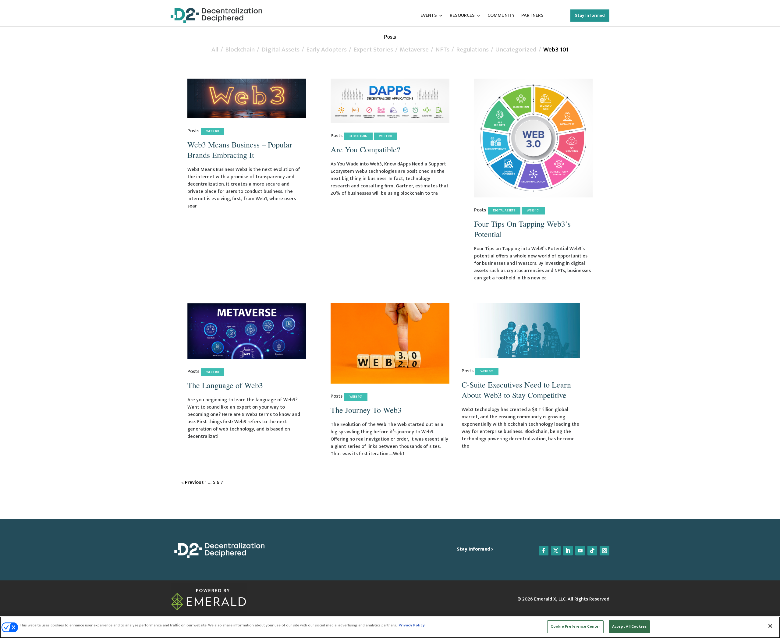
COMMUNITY (501, 16)
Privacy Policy (412, 625)
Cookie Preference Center (575, 626)
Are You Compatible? (365, 149)
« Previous (192, 482)
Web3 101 (556, 49)
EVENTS (428, 16)
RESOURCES (462, 16)
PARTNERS (532, 16)
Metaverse (414, 49)
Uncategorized (516, 49)
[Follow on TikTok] (592, 550)
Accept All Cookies (629, 626)
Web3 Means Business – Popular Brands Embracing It (239, 149)
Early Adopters (326, 49)
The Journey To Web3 (366, 410)
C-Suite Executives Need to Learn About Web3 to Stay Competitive (516, 389)
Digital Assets (280, 49)
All (214, 49)
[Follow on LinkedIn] (568, 550)
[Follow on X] (556, 550)
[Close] (770, 626)
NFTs (442, 49)
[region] (390, 627)
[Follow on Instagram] (604, 550)
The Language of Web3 (225, 385)
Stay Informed (590, 15)
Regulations (472, 49)
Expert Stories (373, 49)
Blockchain (240, 49)
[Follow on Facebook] (543, 550)
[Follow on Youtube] (580, 550)
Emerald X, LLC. (550, 599)
